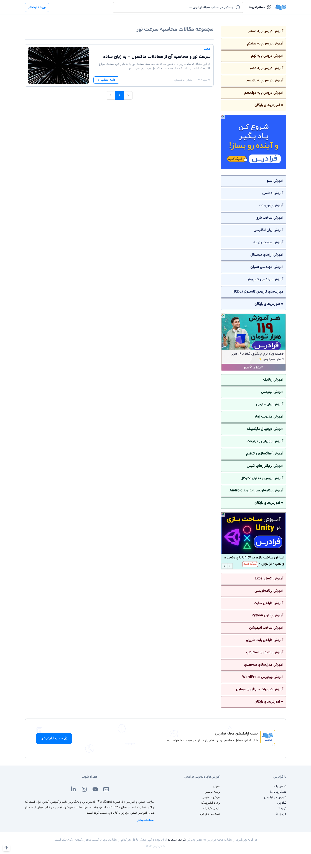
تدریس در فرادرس (275, 797)
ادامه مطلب (108, 80)
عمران (216, 786)
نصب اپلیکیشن (52, 738)
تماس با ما (279, 786)
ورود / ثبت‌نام (37, 7)
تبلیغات (281, 808)
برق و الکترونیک (210, 802)
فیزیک (207, 49)
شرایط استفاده (177, 839)
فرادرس (281, 802)
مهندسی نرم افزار (210, 813)
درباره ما (281, 813)
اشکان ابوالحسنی (183, 80)
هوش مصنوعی (211, 797)
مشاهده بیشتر (146, 820)
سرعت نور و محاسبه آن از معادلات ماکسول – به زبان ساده (157, 56)
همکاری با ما (278, 791)
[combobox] (175, 7)
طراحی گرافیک (211, 808)
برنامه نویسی (212, 791)
